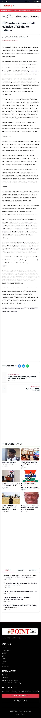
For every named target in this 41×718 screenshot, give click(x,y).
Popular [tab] (20, 570)
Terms (23, 714)
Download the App (22, 695)
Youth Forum (5, 666)
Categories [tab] (33, 570)
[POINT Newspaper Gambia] (26, 1)
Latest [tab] (7, 570)
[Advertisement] (20, 337)
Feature (4, 664)
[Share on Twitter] (23, 366)
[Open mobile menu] (37, 6)
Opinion (4, 661)
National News (6, 650)
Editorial (4, 653)
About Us (4, 675)
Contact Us (5, 677)
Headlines (5, 648)
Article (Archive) (10, 16)
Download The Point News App (11, 683)
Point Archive (36, 1)
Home (3, 16)
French (4, 658)
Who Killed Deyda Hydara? (10, 680)
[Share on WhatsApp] (27, 366)
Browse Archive (20, 700)
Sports (4, 656)
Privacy (18, 714)
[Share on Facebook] (19, 366)
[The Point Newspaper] (29, 1)
